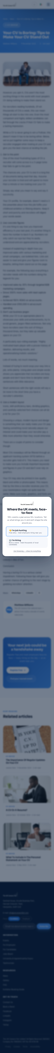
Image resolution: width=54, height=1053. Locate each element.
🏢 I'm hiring (23, 542)
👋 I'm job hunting (25, 531)
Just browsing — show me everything (27, 551)
